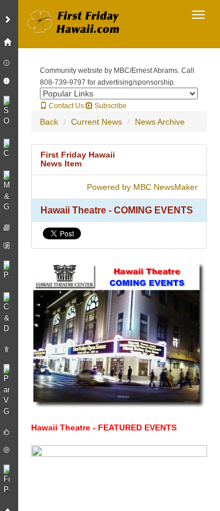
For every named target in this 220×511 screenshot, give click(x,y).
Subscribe (110, 106)
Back (49, 121)
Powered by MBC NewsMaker (142, 187)
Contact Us (65, 106)
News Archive (160, 121)
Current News (96, 121)
